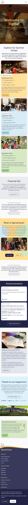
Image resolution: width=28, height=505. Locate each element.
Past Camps (3, 474)
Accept (13, 501)
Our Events (3, 482)
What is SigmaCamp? (5, 456)
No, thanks (4, 501)
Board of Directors (5, 460)
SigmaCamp (3, 468)
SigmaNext (3, 470)
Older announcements (14, 323)
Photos (17, 255)
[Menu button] (26, 2)
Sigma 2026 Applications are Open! (13, 306)
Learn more (5, 95)
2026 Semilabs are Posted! (10, 290)
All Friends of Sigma (13, 396)
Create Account (4, 484)
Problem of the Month (5, 480)
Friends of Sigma (4, 458)
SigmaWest (3, 472)
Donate (5, 435)
